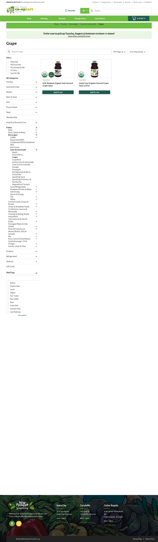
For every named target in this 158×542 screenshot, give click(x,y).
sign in (28, 2)
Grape (101, 24)
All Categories (12, 78)
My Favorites (118, 2)
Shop (56, 24)
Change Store (106, 2)
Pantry (64, 24)
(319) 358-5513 (85, 522)
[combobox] (84, 11)
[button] (35, 82)
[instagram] (19, 523)
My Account (137, 2)
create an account (38, 2)
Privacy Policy (137, 539)
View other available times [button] (79, 36)
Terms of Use (149, 539)
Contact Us (148, 2)
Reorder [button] (71, 11)
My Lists (127, 2)
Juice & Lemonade (88, 24)
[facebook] (12, 523)
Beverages (73, 24)
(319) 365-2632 (110, 525)
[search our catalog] (92, 11)
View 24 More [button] (22, 315)
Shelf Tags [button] (10, 273)
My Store (96, 2)
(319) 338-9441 (62, 522)
